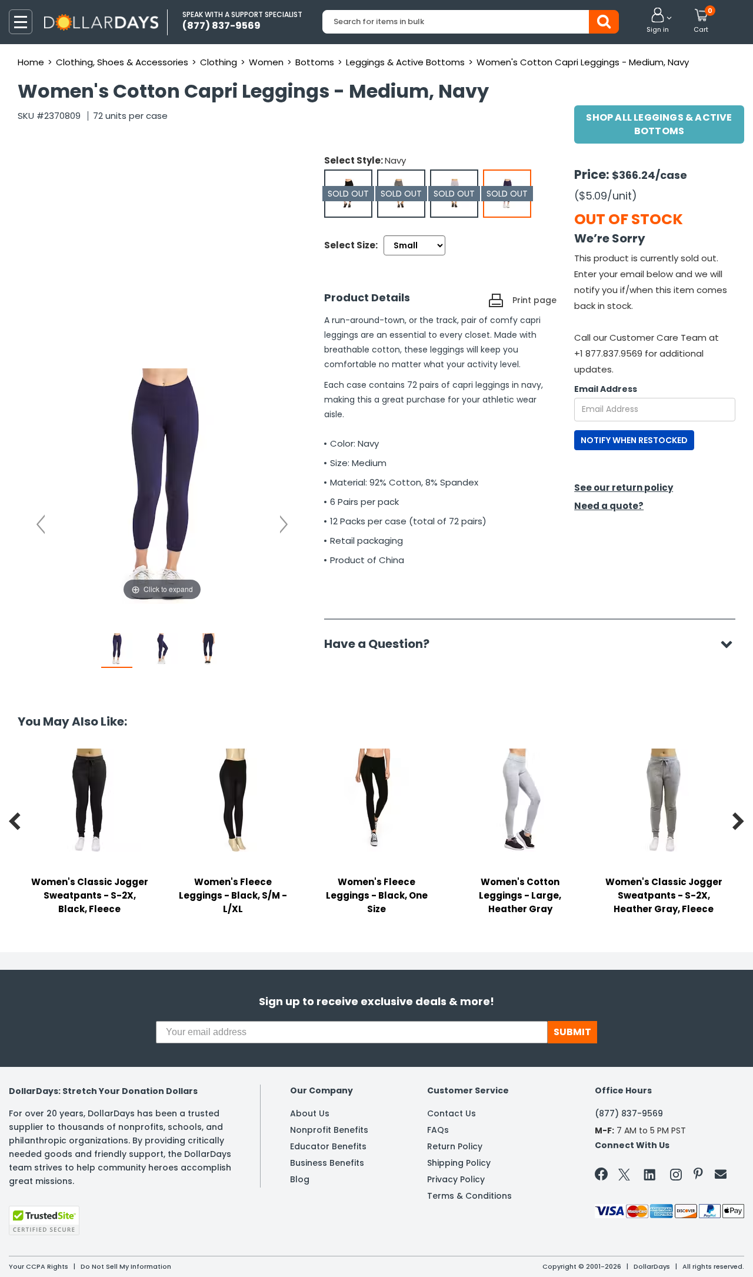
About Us (309, 1113)
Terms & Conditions (469, 1196)
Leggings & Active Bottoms (405, 62)
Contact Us (451, 1113)
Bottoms (314, 62)
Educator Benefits (328, 1146)
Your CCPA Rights (38, 1266)
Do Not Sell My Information (126, 1266)
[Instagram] (676, 1176)
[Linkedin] (650, 1174)
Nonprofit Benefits (329, 1130)
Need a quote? (609, 506)
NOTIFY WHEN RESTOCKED (634, 440)
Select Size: (351, 245)
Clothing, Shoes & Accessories (122, 62)
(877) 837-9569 (629, 1113)
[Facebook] (603, 1176)
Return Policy (454, 1146)
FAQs (438, 1130)
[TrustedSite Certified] (44, 1220)
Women (266, 62)
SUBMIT (572, 1032)
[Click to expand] (162, 485)
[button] (658, 21)
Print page (534, 300)
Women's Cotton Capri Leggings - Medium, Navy (583, 62)
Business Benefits (327, 1163)
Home (31, 62)
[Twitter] (624, 1176)
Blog (299, 1179)
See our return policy (623, 487)
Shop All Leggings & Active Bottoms (659, 124)
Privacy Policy (456, 1179)
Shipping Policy (459, 1163)
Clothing (218, 62)
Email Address (605, 389)
